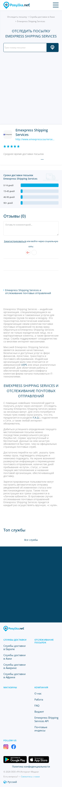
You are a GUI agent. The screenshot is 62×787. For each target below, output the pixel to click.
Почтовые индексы (40, 728)
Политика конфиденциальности (31, 766)
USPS (24, 364)
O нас (38, 693)
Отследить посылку (17, 16)
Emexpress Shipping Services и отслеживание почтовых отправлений (28, 292)
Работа (38, 699)
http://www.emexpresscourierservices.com (35, 139)
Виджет (39, 711)
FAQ (36, 705)
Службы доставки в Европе (14, 647)
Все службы (31, 539)
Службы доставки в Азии (42, 16)
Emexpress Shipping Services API (46, 719)
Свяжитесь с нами (30, 776)
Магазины (10, 687)
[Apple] (34, 252)
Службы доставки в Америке (14, 666)
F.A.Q (36, 417)
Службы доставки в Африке (14, 675)
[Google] (27, 252)
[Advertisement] (31, 88)
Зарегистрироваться (15, 241)
